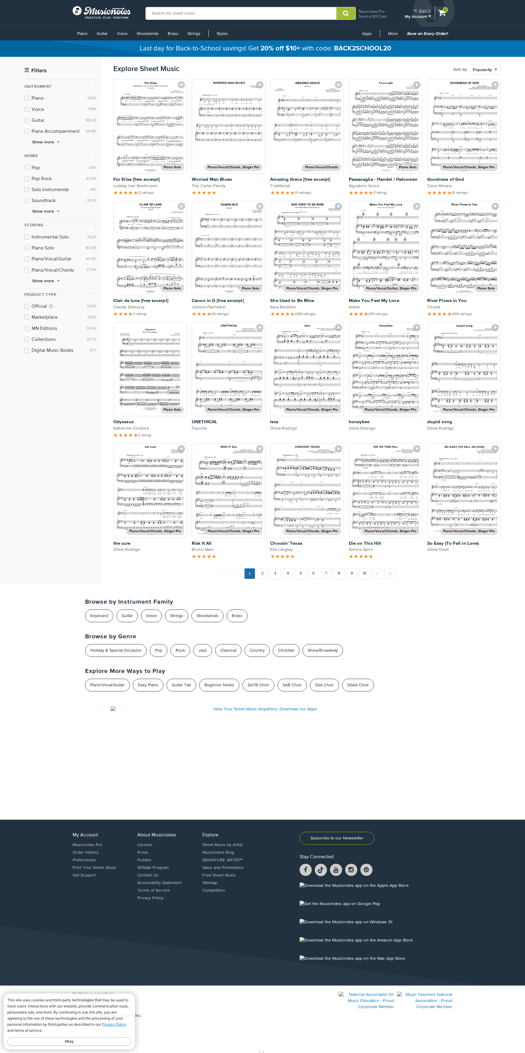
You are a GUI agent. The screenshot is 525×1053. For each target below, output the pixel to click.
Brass (173, 34)
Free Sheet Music (219, 875)
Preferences (84, 860)
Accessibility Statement (159, 883)
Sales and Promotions (223, 868)
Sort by (460, 69)
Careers (145, 845)
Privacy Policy (150, 898)
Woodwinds (148, 34)
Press (142, 852)
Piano (82, 34)
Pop (158, 650)
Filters (35, 71)
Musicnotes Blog (218, 852)
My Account (416, 16)
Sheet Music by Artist (222, 845)
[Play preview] (181, 84)
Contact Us (147, 875)
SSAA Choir (358, 685)
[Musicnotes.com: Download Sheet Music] (101, 12)
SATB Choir (258, 685)
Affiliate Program (153, 868)
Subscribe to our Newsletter (337, 838)
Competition (213, 890)
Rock (180, 650)
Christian (286, 650)
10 (364, 573)
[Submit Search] (345, 13)
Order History (86, 852)
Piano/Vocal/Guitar (107, 685)
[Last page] (390, 573)
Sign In (425, 10)
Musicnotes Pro (371, 11)
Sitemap (210, 883)
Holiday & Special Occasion (116, 650)
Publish (144, 860)
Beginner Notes (219, 685)
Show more (43, 141)
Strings (194, 34)
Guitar (102, 34)
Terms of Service (153, 890)
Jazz (202, 650)
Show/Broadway (323, 650)
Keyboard (99, 616)
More (395, 35)
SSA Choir (324, 685)
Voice (122, 34)
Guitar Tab (181, 685)
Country (257, 650)
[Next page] (377, 573)
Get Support (84, 875)
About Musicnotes (156, 835)
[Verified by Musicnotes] (51, 306)
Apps (367, 34)
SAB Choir (292, 685)
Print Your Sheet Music (94, 868)
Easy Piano (148, 685)
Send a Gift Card (372, 16)
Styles (222, 34)
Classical (228, 650)
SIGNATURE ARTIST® (222, 860)
